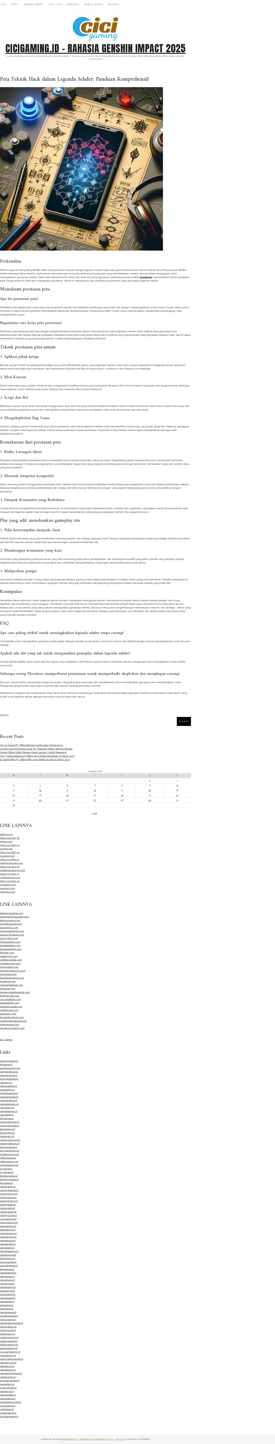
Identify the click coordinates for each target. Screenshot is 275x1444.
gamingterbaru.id (9, 1143)
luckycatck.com (9, 938)
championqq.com (10, 877)
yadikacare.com (9, 1010)
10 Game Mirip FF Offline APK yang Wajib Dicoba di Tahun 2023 (35, 759)
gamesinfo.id (7, 1089)
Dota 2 (15, 4)
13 (95, 790)
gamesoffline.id (8, 1100)
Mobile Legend (93, 4)
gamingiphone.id (9, 1122)
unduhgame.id (8, 1413)
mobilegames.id (9, 1093)
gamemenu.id (7, 1287)
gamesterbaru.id (9, 1104)
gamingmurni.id (8, 1193)
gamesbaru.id (7, 1370)
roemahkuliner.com (11, 924)
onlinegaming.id (9, 1165)
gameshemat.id (8, 1265)
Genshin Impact (33, 4)
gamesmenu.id (8, 1233)
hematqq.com (8, 884)
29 (149, 800)
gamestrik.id (7, 1114)
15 (150, 790)
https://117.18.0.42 (9, 852)
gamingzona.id (8, 1215)
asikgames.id (7, 1276)
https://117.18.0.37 (9, 874)
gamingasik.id (7, 1204)
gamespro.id (7, 1366)
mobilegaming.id (9, 1154)
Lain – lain (55, 4)
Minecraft (73, 4)
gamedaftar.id (8, 1395)
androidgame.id (9, 1061)
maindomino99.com (11, 863)
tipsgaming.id (7, 1129)
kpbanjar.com (7, 988)
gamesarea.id (7, 1298)
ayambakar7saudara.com (14, 916)
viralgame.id (7, 1409)
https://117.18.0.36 (10, 838)
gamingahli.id (7, 1208)
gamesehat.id (7, 1398)
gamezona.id (7, 1290)
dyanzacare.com (9, 1024)
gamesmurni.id (8, 1237)
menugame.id (7, 1319)
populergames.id (9, 1380)
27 (95, 800)
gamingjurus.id (8, 1197)
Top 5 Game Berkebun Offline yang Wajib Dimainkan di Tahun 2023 (37, 756)
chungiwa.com (8, 974)
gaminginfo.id (7, 1186)
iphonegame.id (8, 1147)
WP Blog (120, 1439)
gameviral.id (7, 1391)
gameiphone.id (8, 1075)
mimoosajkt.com (9, 967)
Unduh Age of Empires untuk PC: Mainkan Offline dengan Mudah (36, 748)
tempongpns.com (10, 920)
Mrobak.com (7, 952)
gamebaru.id (7, 1384)
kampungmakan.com (12, 934)
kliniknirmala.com (9, 995)
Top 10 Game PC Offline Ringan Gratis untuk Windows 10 (31, 745)
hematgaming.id (9, 1251)
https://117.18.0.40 (10, 881)
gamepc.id (6, 1082)
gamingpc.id (7, 1136)
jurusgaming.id (8, 1219)
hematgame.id (8, 1312)
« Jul (94, 813)
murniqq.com (7, 888)
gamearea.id (7, 1301)
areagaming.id (8, 1226)
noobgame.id (7, 1405)
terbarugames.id (9, 1179)
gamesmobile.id (9, 1097)
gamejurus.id (7, 1283)
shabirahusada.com (11, 1006)
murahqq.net (7, 856)
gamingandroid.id (10, 1140)
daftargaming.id (9, 1344)
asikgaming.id (7, 1229)
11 (40, 790)
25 (40, 800)
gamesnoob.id (8, 1362)
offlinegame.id (8, 1158)
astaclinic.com (8, 1013)
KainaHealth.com (9, 1003)
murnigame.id (7, 1294)
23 (177, 795)
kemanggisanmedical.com (15, 992)
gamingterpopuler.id (11, 1359)
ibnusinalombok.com (12, 1017)
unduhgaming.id (9, 1337)
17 (14, 795)
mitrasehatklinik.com (11, 985)
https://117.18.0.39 (10, 845)
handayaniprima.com (12, 931)
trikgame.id (6, 1064)
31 (14, 805)
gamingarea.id (8, 1211)
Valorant (113, 4)
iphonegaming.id (9, 1150)
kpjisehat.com (8, 981)
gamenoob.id (7, 1377)
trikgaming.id (7, 1132)
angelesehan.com (10, 945)
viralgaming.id (8, 1355)
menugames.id (8, 1262)
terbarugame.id (8, 1176)
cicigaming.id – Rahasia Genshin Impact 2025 (95, 48)
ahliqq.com (6, 841)
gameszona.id (8, 1255)
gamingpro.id (7, 1334)
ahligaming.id (7, 1258)
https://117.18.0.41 (9, 859)
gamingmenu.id (9, 1201)
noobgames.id (8, 1387)
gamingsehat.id (8, 1341)
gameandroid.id (9, 1071)
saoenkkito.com (9, 927)
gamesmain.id (8, 1244)
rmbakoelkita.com (10, 942)
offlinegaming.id (9, 1161)
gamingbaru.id (8, 1326)
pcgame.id (6, 1168)
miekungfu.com (9, 956)
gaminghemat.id (9, 1190)
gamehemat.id (8, 1272)
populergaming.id (10, 1351)
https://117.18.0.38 (9, 866)
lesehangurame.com (11, 913)
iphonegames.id (9, 1079)
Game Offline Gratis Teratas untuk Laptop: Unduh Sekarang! (33, 752)
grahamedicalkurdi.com (13, 1021)
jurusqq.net (6, 848)
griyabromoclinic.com (12, 1028)
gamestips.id (7, 1107)
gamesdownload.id (11, 1373)
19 (67, 795)
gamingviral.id (8, 1330)
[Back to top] (268, 1437)
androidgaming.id (10, 1068)
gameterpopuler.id (10, 1402)
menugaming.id (9, 1222)
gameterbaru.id (8, 1111)
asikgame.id (6, 1308)
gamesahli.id (7, 1247)
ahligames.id (7, 1269)
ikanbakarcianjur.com (12, 977)
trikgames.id (7, 1118)
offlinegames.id (8, 1086)
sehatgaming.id (8, 1348)
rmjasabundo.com (10, 963)
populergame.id (9, 1416)
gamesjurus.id (7, 1240)
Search (4, 715)
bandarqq (146, 277)
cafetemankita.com (11, 959)
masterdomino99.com (12, 870)
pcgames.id (6, 1172)
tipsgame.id (6, 1183)
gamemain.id (7, 1280)
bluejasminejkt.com (11, 949)
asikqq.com (6, 834)
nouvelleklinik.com (10, 999)
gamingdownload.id (11, 1323)
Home (3, 4)
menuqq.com (7, 891)
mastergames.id (9, 1316)
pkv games (6, 1039)
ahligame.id (6, 1305)
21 (122, 795)
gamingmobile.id (9, 1125)
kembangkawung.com (12, 970)
